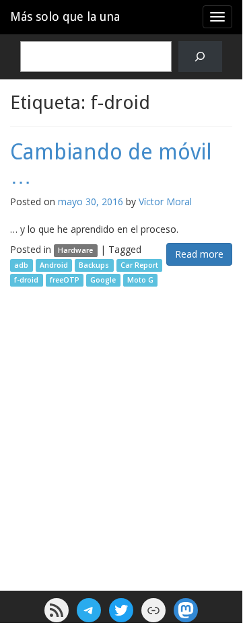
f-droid (26, 280)
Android (54, 265)
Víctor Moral (165, 201)
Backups (94, 265)
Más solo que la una (65, 16)
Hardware (75, 250)
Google (103, 280)
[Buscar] (200, 57)
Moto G (140, 280)
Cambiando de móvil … (111, 163)
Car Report (139, 265)
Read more (199, 254)
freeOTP (64, 280)
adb (21, 265)
